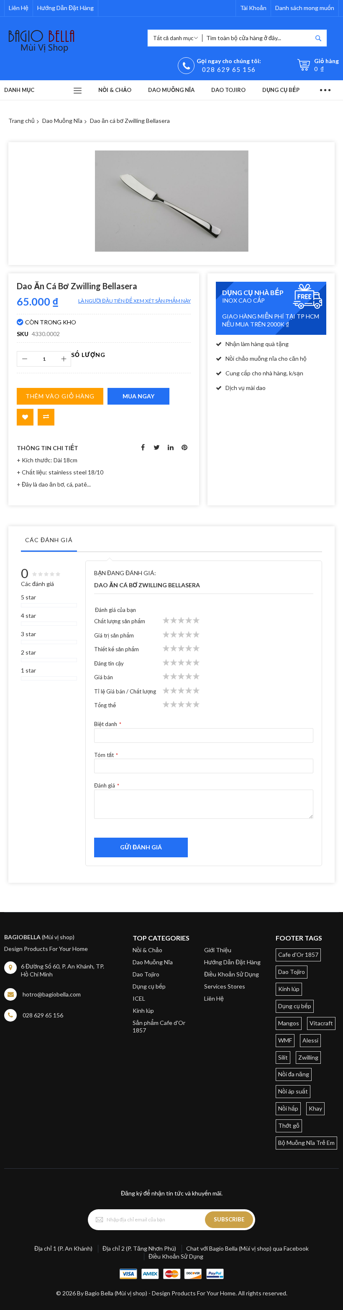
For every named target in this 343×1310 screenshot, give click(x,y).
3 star (28, 633)
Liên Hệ (18, 7)
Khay (315, 1108)
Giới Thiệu (217, 949)
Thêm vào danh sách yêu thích (25, 417)
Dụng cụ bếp (149, 986)
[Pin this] (184, 446)
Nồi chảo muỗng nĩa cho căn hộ (266, 358)
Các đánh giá (49, 539)
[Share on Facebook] (143, 446)
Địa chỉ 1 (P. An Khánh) (63, 1248)
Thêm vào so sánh (46, 417)
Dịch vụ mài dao (245, 387)
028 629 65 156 (229, 69)
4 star (28, 615)
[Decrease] (24, 359)
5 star (28, 597)
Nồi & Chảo (147, 949)
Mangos (288, 1023)
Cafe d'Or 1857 (298, 954)
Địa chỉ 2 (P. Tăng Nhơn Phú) (139, 1248)
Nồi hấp (288, 1108)
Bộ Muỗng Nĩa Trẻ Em (306, 1142)
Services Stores (224, 986)
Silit (283, 1057)
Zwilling (308, 1057)
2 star (28, 652)
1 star (28, 670)
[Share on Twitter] (157, 446)
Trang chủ (21, 120)
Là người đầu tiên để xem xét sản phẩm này (134, 301)
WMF (285, 1040)
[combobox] (257, 38)
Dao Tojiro (146, 974)
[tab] (49, 542)
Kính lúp (143, 1010)
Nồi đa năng (293, 1074)
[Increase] (63, 359)
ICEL (139, 998)
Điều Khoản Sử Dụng (231, 974)
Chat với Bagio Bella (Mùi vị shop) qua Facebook (247, 1248)
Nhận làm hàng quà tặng (257, 343)
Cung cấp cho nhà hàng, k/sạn (264, 373)
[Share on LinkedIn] (170, 446)
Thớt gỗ (288, 1125)
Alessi (310, 1040)
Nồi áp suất (293, 1091)
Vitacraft (321, 1023)
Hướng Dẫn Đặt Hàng (65, 7)
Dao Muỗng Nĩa (62, 120)
